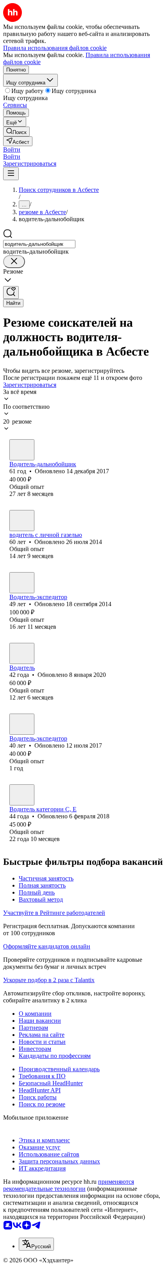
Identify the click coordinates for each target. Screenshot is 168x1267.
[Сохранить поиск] (11, 292)
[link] (16, 131)
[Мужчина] (21, 449)
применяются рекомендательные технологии (68, 1185)
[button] (11, 149)
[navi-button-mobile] (11, 173)
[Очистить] (14, 261)
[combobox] (39, 244)
